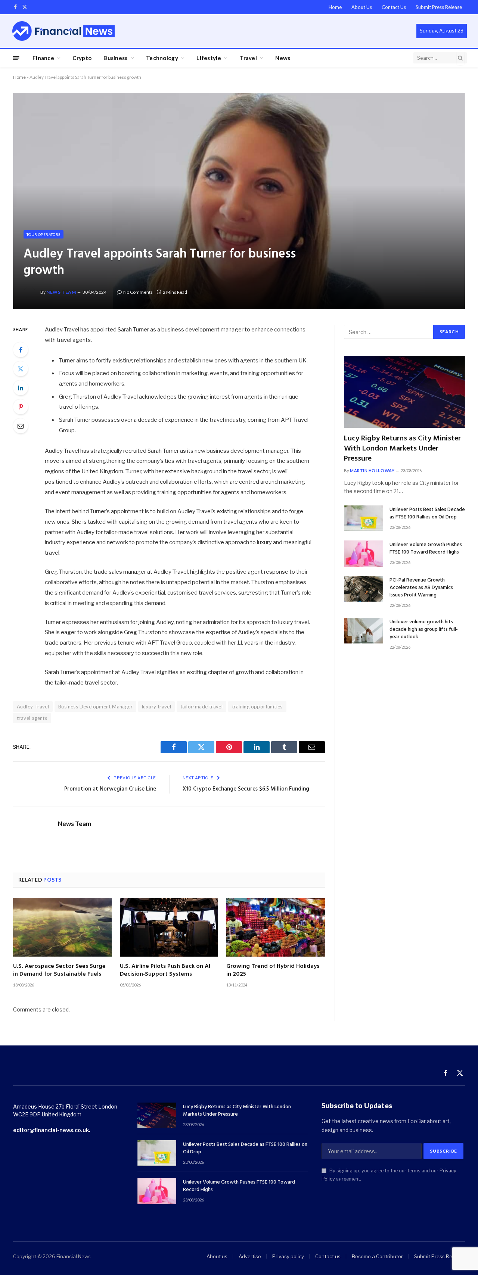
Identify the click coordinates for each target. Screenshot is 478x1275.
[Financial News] (63, 31)
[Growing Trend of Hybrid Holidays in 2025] (275, 927)
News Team (61, 292)
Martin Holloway (372, 470)
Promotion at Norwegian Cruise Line (110, 789)
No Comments (138, 292)
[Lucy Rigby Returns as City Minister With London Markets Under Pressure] (404, 392)
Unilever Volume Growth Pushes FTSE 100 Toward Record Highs (425, 548)
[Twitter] (20, 368)
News (282, 57)
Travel (248, 57)
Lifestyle (208, 57)
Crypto (81, 57)
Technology (162, 57)
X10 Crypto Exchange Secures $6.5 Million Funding (246, 789)
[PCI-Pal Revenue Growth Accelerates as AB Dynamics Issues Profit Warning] (363, 589)
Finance (43, 57)
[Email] (20, 425)
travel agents (32, 718)
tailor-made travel (201, 707)
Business (115, 57)
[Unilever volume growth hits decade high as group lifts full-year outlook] (363, 630)
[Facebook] (20, 349)
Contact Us (394, 7)
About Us (361, 7)
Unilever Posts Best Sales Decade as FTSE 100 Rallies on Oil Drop (427, 513)
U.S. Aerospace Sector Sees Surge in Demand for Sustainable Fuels (59, 971)
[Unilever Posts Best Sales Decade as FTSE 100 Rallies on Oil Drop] (363, 518)
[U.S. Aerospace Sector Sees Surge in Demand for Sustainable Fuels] (62, 927)
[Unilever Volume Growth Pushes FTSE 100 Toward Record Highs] (363, 553)
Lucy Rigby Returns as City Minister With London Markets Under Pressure (402, 449)
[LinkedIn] (20, 387)
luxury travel (156, 707)
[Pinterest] (20, 406)
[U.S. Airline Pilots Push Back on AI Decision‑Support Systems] (169, 927)
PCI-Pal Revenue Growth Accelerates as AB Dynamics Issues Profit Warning (421, 588)
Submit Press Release (439, 7)
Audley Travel (33, 707)
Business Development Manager (95, 707)
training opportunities (257, 707)
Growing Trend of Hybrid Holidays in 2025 (272, 971)
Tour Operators (43, 234)
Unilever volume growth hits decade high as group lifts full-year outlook (423, 629)
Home (335, 7)
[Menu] (16, 57)
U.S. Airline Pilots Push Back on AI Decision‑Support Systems (165, 971)
